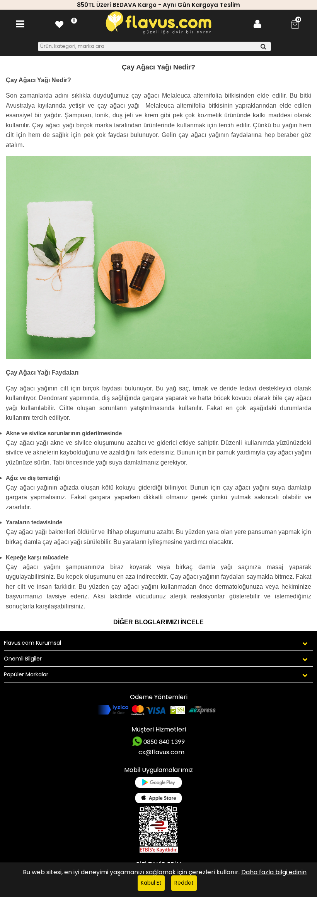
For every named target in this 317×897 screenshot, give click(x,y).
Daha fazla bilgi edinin (274, 872)
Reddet (184, 883)
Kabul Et (151, 883)
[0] (59, 24)
